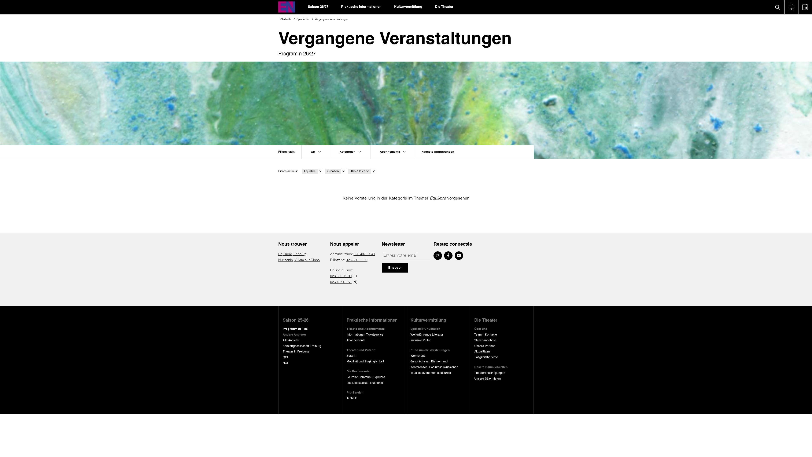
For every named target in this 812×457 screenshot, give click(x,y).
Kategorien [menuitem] (348, 151)
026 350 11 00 (357, 260)
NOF (286, 363)
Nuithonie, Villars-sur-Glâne (299, 260)
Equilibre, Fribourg (292, 254)
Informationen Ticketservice (365, 334)
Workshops (417, 355)
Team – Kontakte (485, 334)
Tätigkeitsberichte (486, 357)
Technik (352, 398)
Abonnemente (356, 340)
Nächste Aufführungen (437, 151)
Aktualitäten (482, 351)
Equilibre (310, 171)
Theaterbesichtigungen (489, 373)
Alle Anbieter (291, 340)
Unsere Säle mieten (487, 378)
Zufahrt (351, 355)
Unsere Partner (484, 346)
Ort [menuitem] (313, 151)
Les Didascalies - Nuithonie (365, 382)
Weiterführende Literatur (426, 334)
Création (333, 171)
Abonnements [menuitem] (390, 151)
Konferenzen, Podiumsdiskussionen (434, 367)
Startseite (285, 19)
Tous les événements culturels (430, 373)
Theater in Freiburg (296, 351)
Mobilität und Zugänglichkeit (365, 361)
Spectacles (303, 19)
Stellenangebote (485, 340)
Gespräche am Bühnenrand (429, 361)
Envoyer (395, 268)
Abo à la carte (359, 171)
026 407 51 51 (341, 282)
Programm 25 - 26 (295, 329)
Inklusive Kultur (420, 340)
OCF (286, 357)
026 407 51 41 (364, 254)
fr (792, 4)
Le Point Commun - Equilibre (366, 377)
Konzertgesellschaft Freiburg (302, 346)
